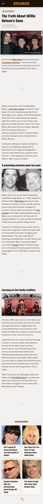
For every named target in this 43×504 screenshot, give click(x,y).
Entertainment (8, 11)
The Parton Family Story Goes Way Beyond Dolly (31, 484)
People (15, 245)
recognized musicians (11, 62)
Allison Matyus (9, 25)
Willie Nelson (17, 59)
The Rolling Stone (19, 377)
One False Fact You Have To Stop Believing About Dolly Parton (31, 451)
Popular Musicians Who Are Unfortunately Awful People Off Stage (11, 486)
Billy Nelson (20, 201)
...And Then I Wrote (16, 109)
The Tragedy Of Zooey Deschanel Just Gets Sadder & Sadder (11, 451)
